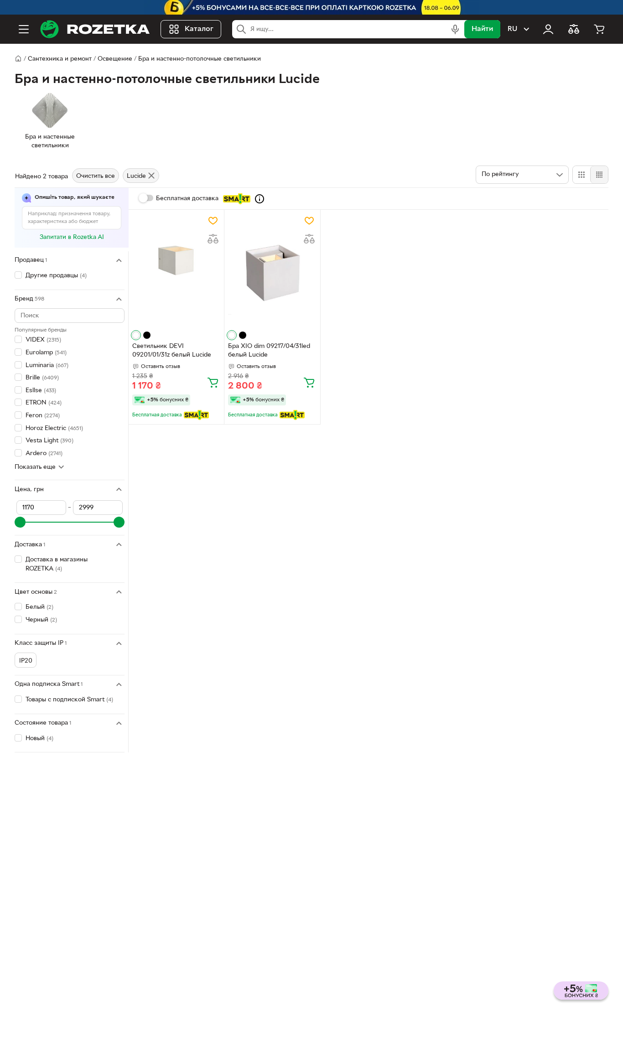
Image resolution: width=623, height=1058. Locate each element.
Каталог (199, 29)
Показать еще (35, 467)
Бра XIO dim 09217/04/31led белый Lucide (269, 350)
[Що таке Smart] (259, 198)
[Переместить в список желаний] (213, 220)
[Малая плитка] (599, 174)
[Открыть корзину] (599, 29)
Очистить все (95, 176)
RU (512, 29)
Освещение (115, 59)
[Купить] (213, 382)
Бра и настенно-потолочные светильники (199, 59)
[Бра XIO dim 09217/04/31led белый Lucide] (272, 270)
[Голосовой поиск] (455, 29)
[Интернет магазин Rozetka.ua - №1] (95, 29)
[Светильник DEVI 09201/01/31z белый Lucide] (176, 270)
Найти (482, 29)
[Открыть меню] (24, 29)
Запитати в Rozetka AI (72, 237)
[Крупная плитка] (581, 174)
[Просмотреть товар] (136, 335)
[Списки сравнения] (574, 29)
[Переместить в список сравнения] (213, 239)
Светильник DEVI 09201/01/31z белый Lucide (171, 350)
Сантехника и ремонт (60, 59)
